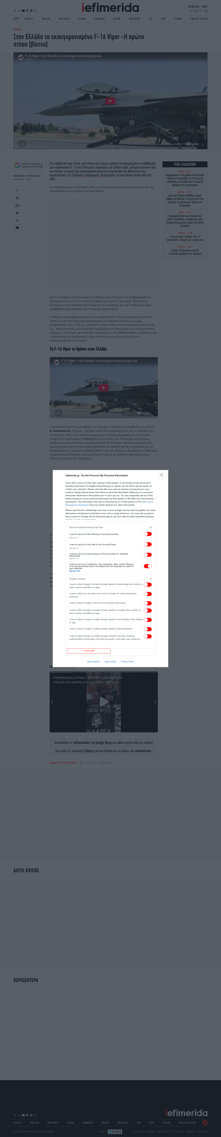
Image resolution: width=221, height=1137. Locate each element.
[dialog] (110, 568)
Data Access (110, 661)
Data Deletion (93, 661)
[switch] (148, 534)
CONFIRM (88, 651)
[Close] (162, 476)
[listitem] (110, 527)
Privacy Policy (127, 661)
